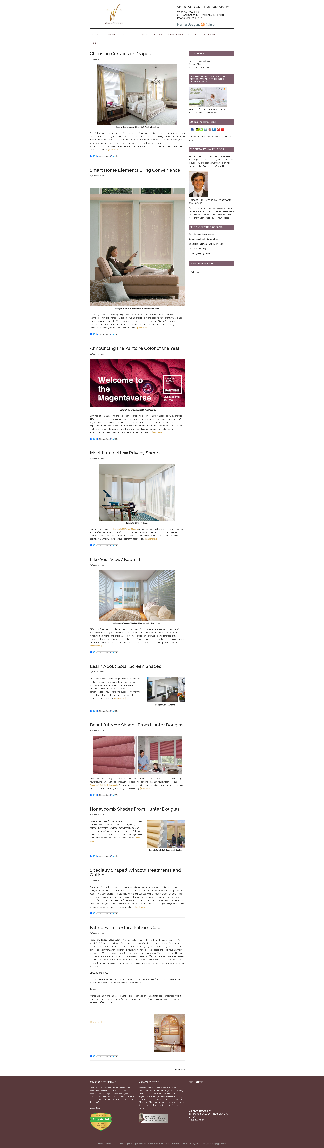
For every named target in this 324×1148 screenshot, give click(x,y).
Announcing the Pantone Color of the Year (135, 348)
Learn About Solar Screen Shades (125, 666)
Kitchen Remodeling (197, 248)
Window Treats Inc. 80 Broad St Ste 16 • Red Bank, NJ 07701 (200, 13)
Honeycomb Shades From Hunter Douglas (134, 809)
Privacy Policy (104, 1144)
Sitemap (222, 1144)
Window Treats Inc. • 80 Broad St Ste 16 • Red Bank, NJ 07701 (173, 1144)
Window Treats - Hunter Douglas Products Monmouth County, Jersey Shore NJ (114, 14)
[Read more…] (114, 149)
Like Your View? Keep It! (115, 559)
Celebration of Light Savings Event (204, 239)
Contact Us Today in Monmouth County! (203, 6)
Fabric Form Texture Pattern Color (126, 927)
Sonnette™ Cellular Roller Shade (104, 785)
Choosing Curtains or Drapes (120, 53)
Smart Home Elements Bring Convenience (135, 170)
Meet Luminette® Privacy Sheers (125, 452)
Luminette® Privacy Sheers (125, 529)
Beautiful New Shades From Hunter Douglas (136, 724)
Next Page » (180, 1069)
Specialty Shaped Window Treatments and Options (135, 872)
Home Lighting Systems (199, 253)
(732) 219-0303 (194, 17)
